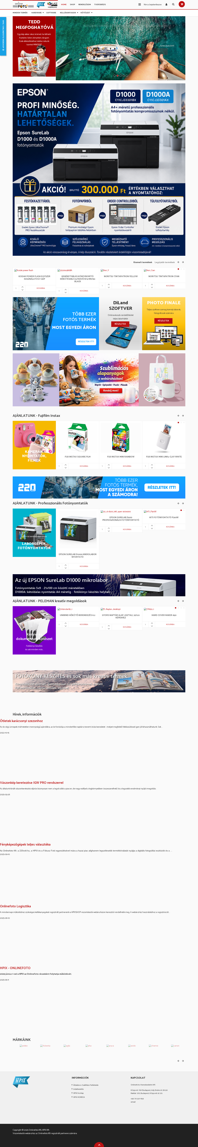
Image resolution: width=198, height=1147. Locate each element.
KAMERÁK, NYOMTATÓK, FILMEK (34, 456)
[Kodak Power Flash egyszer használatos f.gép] (23, 270)
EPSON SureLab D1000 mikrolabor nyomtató (78, 556)
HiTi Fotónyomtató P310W (164, 517)
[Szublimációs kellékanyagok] (99, 380)
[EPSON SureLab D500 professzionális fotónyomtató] (113, 512)
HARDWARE (36, 12)
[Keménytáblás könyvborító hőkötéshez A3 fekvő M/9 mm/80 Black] (65, 270)
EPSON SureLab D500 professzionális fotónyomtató (120, 519)
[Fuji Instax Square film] (78, 437)
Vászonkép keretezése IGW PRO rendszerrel (31, 783)
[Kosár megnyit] (181, 4)
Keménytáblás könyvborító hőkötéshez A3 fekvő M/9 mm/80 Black (77, 279)
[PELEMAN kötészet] (99, 681)
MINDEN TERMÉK (20, 12)
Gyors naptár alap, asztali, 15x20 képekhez (121, 616)
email (133, 1102)
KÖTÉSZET (85, 12)
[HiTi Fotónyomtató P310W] (146, 512)
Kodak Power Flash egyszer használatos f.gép (34, 278)
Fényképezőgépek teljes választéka (25, 845)
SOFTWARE (51, 12)
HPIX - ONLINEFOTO (15, 968)
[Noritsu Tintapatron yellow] (105, 270)
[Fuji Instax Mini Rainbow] (121, 437)
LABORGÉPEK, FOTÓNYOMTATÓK (34, 546)
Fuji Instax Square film (77, 457)
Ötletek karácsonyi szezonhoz (21, 721)
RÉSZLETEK (120, 324)
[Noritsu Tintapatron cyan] (149, 270)
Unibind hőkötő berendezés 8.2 (77, 615)
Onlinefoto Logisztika (15, 907)
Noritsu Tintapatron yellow (121, 276)
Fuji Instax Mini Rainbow (120, 457)
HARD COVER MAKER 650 (164, 615)
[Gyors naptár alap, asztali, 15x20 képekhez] (111, 609)
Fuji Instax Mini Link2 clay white (164, 457)
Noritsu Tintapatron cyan (163, 276)
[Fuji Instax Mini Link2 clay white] (164, 437)
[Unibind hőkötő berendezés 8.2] (65, 609)
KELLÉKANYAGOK (68, 12)
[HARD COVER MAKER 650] (149, 609)
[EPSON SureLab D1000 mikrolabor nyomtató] (78, 530)
